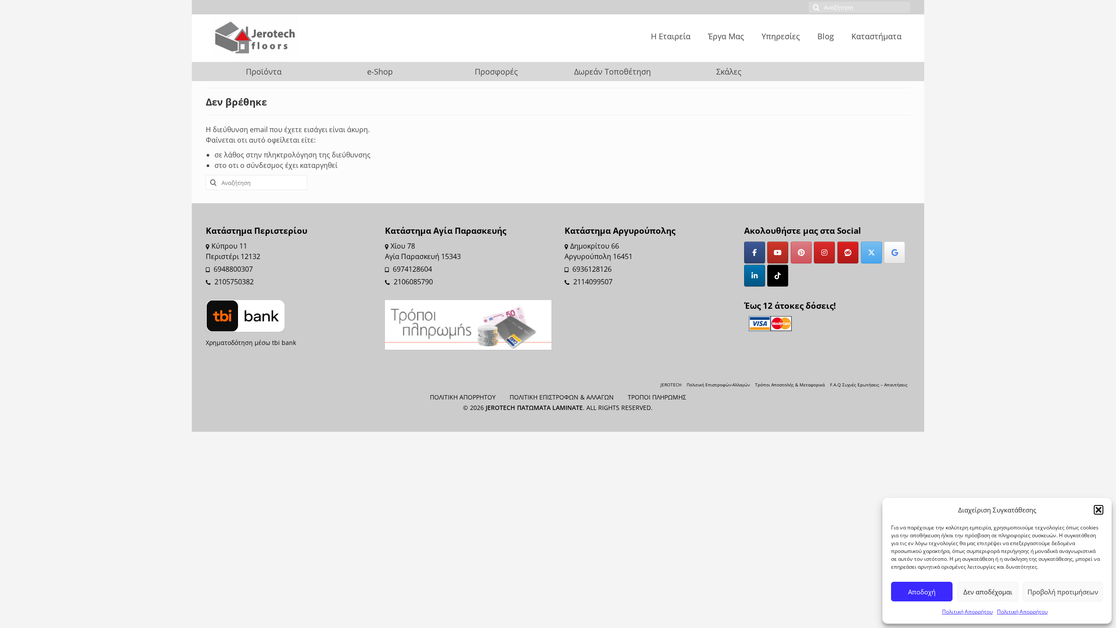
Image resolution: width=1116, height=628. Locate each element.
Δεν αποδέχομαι (987, 591)
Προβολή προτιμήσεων (1063, 591)
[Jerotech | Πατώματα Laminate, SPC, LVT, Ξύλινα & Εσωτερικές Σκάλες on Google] (894, 252)
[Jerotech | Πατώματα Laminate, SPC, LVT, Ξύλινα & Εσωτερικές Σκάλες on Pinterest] (801, 252)
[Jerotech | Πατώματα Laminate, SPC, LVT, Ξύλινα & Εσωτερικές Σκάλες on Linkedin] (754, 276)
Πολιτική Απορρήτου (967, 611)
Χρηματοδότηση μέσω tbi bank (251, 342)
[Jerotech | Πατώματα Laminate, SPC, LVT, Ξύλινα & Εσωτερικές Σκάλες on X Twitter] (871, 252)
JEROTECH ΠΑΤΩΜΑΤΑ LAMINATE (534, 407)
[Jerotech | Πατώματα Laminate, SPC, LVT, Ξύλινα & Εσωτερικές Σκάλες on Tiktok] (777, 276)
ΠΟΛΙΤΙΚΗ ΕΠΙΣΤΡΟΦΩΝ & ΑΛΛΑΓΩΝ (562, 397)
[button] (1098, 509)
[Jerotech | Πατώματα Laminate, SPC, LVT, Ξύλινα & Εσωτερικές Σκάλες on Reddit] (847, 252)
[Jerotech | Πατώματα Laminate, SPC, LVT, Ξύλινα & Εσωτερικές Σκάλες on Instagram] (824, 252)
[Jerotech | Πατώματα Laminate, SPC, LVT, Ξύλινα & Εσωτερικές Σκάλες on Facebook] (754, 252)
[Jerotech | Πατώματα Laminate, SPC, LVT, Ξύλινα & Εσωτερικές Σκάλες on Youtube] (777, 252)
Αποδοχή (922, 591)
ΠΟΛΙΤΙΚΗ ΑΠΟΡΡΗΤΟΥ (463, 397)
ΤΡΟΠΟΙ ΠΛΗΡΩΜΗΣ (657, 397)
